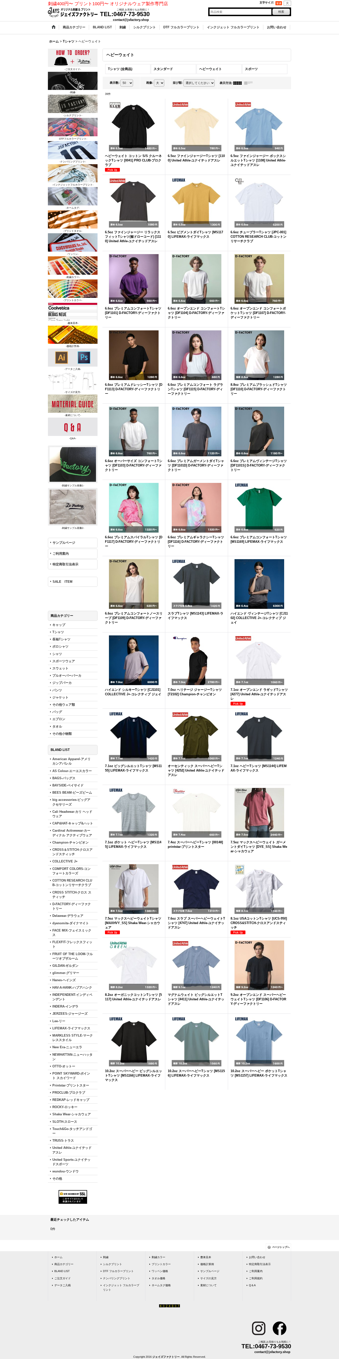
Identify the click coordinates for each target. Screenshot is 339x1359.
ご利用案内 (61, 553)
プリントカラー (161, 1264)
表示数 (115, 82)
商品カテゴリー (63, 1264)
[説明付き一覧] (249, 83)
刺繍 (105, 1257)
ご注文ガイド (62, 1278)
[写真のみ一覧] (238, 83)
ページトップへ (281, 1247)
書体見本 (205, 1257)
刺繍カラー (158, 1257)
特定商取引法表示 (65, 564)
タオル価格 (158, 1278)
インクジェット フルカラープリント (121, 1287)
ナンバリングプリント (116, 1278)
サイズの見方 (208, 1278)
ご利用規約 (256, 1278)
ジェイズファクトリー (166, 1356)
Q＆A (252, 1285)
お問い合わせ (257, 1257)
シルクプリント (112, 1264)
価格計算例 (207, 1264)
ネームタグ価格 (161, 1285)
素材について (208, 1285)
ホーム (58, 1257)
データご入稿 (62, 1285)
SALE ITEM (62, 581)
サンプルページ (64, 542)
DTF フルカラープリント (118, 1271)
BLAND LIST (62, 1271)
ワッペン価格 (160, 1271)
